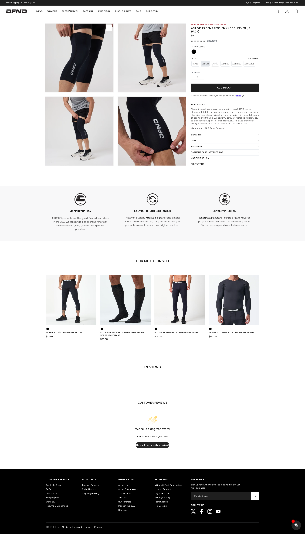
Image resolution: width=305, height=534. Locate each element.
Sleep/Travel (70, 11)
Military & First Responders (168, 485)
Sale (138, 11)
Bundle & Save (123, 11)
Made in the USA (126, 506)
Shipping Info (52, 498)
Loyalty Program (252, 3)
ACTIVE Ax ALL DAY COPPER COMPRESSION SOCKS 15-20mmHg (122, 334)
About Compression (128, 489)
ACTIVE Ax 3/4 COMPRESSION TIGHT (65, 333)
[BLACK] (193, 51)
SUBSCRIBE (255, 496)
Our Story (152, 11)
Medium (205, 64)
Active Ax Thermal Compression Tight (176, 333)
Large (215, 64)
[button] (277, 11)
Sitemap (122, 510)
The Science (124, 494)
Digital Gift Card (162, 494)
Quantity (195, 72)
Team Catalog (161, 502)
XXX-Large (249, 64)
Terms (87, 527)
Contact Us (51, 494)
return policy (153, 218)
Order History (89, 489)
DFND (58, 527)
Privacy (98, 527)
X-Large (225, 64)
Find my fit (253, 58)
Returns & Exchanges (57, 506)
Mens (39, 11)
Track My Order (53, 485)
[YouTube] (218, 513)
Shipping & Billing (90, 494)
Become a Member (210, 218)
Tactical (88, 11)
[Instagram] (209, 513)
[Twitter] (193, 513)
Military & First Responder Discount (281, 3)
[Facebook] (201, 513)
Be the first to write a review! (152, 445)
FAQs (48, 489)
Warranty (50, 502)
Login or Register (91, 485)
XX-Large (236, 64)
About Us (123, 485)
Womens (52, 11)
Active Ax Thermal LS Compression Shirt (232, 333)
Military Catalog (162, 498)
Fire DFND (104, 11)
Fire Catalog (161, 506)
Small (195, 64)
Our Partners (124, 502)
